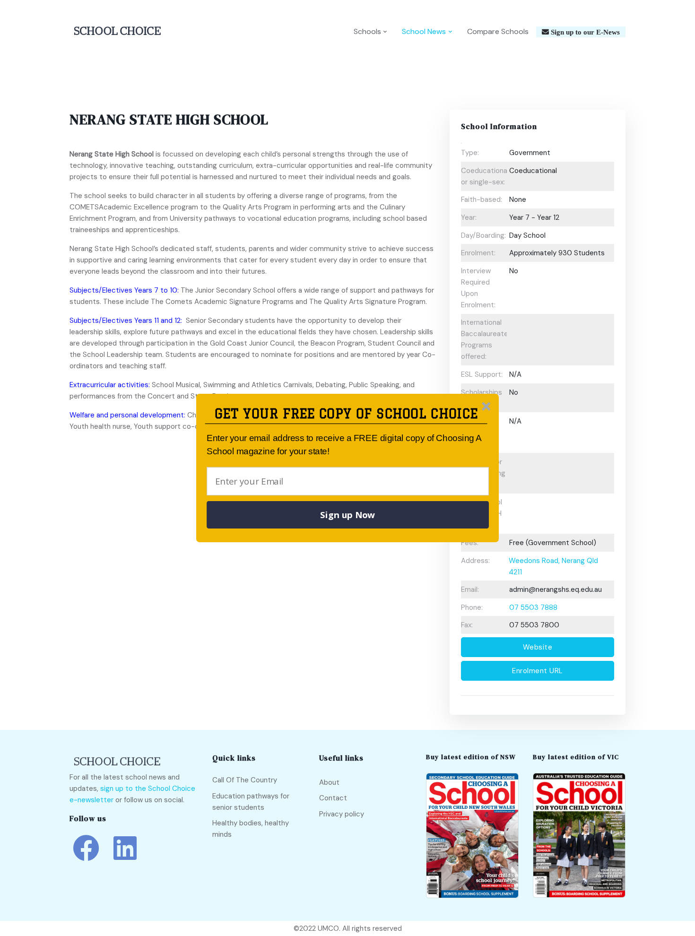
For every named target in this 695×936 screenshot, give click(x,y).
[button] (346, 414)
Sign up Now (347, 515)
